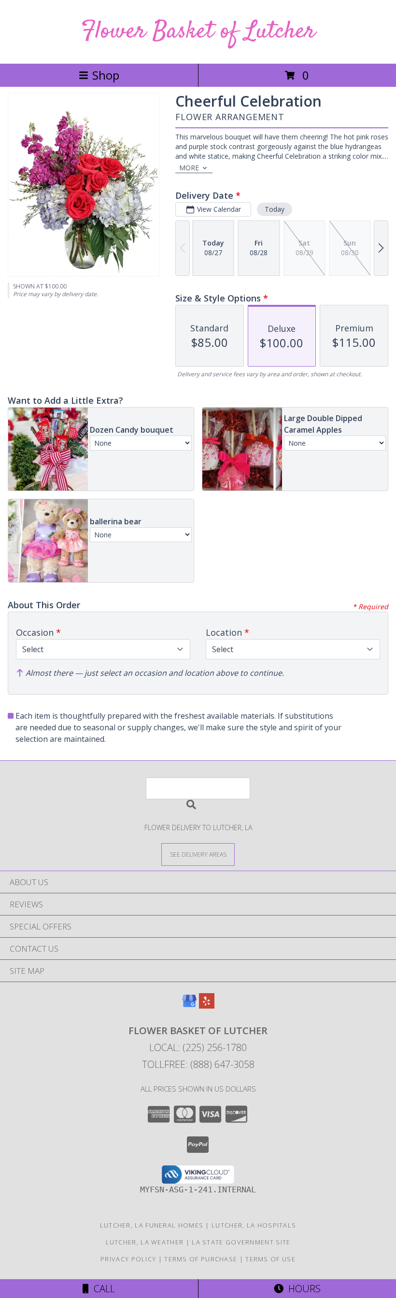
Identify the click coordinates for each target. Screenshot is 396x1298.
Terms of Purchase (200, 1259)
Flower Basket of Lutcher (198, 31)
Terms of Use (270, 1259)
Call (102, 1288)
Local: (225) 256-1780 (198, 1047)
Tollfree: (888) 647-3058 (198, 1064)
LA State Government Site (241, 1242)
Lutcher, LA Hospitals (254, 1225)
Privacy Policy (128, 1259)
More (189, 167)
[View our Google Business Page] (189, 1005)
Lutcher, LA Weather (145, 1242)
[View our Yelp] (206, 1005)
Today (274, 209)
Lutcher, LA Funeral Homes (152, 1225)
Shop (105, 75)
